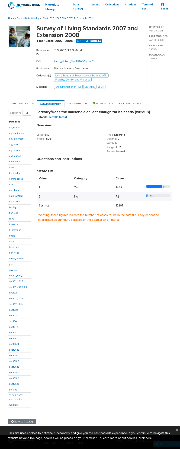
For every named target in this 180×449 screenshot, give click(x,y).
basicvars (14, 161)
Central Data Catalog (28, 18)
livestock (14, 247)
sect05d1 (14, 372)
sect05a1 (14, 344)
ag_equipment (17, 133)
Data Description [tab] (51, 104)
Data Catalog (78, 6)
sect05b (13, 355)
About (96, 4)
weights (13, 404)
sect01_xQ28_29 (18, 287)
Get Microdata (90, 41)
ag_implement (16, 138)
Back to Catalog (23, 421)
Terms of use (147, 6)
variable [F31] (85, 18)
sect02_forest (16, 298)
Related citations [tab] (130, 103)
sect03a (13, 309)
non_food (14, 252)
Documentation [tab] (77, 103)
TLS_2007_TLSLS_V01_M (63, 18)
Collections (112, 4)
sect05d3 (14, 383)
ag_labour (14, 150)
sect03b (13, 315)
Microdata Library (52, 7)
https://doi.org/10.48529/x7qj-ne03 (74, 61)
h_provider (15, 229)
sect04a (13, 321)
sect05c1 (14, 361)
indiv (11, 241)
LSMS (45, 18)
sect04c (13, 332)
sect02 (13, 292)
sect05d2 (14, 378)
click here (145, 438)
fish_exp (13, 212)
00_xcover (14, 127)
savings (13, 270)
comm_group (16, 178)
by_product (15, 173)
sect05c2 (14, 366)
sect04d (13, 338)
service (13, 389)
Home (11, 18)
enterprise (14, 201)
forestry (13, 224)
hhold (12, 235)
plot (11, 264)
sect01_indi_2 (16, 275)
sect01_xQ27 (16, 281)
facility (12, 207)
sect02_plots (16, 304)
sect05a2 (14, 349)
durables (14, 190)
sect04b (13, 326)
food (11, 218)
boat (11, 167)
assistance (15, 155)
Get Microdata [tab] (104, 103)
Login (164, 8)
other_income (16, 258)
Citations (130, 4)
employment (15, 195)
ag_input (13, 144)
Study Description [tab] (22, 103)
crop (11, 184)
